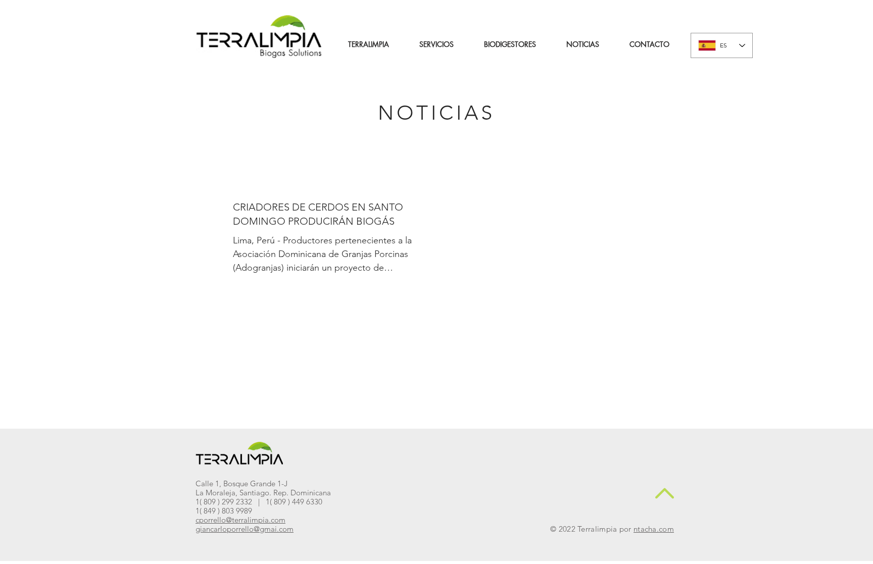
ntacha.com (654, 529)
